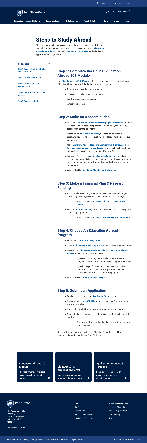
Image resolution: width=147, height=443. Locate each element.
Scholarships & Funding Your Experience (111, 217)
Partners (105, 21)
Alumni (117, 21)
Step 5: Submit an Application (28, 101)
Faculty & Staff (89, 21)
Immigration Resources (84, 418)
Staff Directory (114, 414)
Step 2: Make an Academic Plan (29, 78)
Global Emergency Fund (118, 403)
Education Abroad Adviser (77, 51)
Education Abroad (53, 21)
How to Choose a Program (95, 277)
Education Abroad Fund (117, 407)
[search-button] (97, 3)
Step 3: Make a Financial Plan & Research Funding (29, 85)
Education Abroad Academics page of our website (100, 122)
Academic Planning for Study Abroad (100, 170)
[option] (84, 403)
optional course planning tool (103, 156)
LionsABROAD (88, 301)
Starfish (78, 407)
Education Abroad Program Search (91, 245)
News (110, 418)
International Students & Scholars (27, 21)
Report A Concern (122, 3)
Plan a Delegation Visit (117, 411)
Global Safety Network (84, 414)
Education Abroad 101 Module (75, 81)
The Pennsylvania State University (18, 440)
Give (103, 3)
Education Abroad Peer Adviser (93, 250)
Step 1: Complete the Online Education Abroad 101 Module (32, 70)
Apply (110, 3)
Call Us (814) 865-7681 (16, 427)
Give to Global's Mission (118, 12)
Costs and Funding (83, 209)
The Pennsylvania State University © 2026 (126, 439)
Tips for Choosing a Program (91, 240)
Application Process (102, 296)
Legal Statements (77, 440)
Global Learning (72, 21)
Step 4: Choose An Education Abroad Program (31, 93)
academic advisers (90, 134)
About (128, 21)
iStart (77, 403)
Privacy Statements (37, 440)
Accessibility (65, 440)
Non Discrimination (52, 440)
